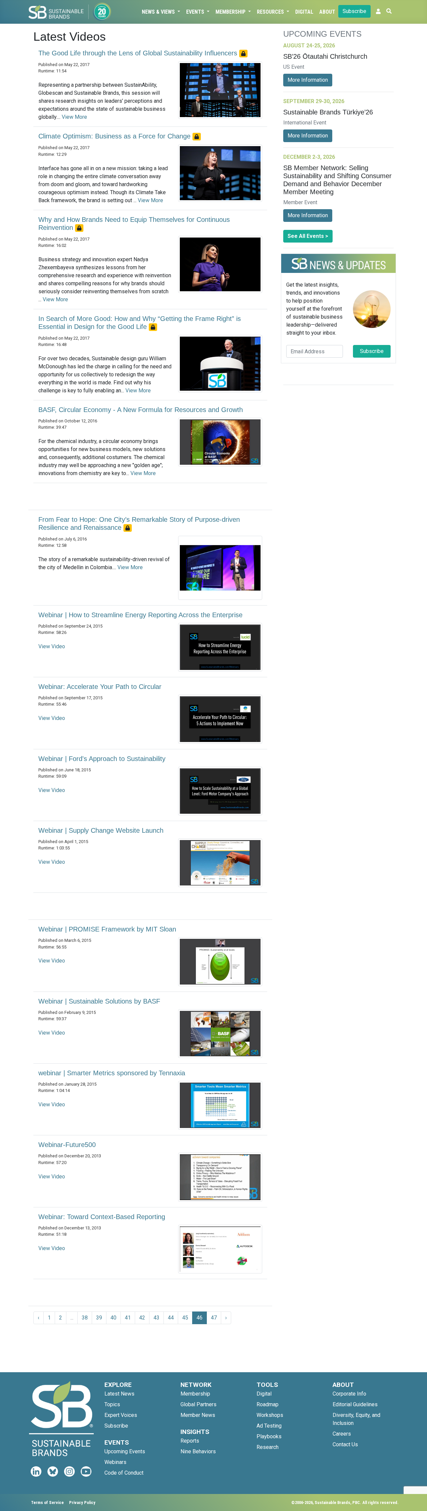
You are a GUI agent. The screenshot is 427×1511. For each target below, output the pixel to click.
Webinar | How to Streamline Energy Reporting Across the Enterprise (140, 615)
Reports (189, 1441)
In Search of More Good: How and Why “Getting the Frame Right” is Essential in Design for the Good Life (139, 322)
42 (142, 1317)
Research (268, 1447)
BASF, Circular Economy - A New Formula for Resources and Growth (140, 409)
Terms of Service (47, 1502)
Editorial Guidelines (355, 1404)
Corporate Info (349, 1394)
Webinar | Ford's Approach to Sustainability (101, 758)
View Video (51, 646)
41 (128, 1317)
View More (74, 117)
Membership (231, 12)
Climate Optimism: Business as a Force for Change (115, 136)
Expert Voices (120, 1415)
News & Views (159, 12)
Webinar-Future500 (67, 1144)
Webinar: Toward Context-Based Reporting (101, 1216)
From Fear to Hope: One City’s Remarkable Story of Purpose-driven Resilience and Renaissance (139, 523)
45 (185, 1317)
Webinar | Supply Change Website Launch (100, 830)
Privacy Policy (82, 1502)
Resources (271, 12)
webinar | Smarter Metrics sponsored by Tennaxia (111, 1073)
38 (85, 1317)
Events (195, 12)
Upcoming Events (124, 1451)
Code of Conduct (123, 1473)
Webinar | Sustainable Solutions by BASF (99, 1001)
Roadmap (268, 1404)
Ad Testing (269, 1426)
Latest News (119, 1394)
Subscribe (354, 11)
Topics (112, 1404)
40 (113, 1317)
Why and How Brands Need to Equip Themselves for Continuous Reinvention (134, 223)
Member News (197, 1415)
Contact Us (345, 1444)
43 (156, 1317)
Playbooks (269, 1436)
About (327, 12)
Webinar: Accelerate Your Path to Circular (99, 686)
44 (171, 1317)
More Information (308, 80)
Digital (304, 12)
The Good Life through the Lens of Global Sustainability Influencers (138, 53)
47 (214, 1317)
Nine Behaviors (198, 1451)
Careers (342, 1434)
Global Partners (198, 1404)
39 (99, 1317)
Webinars (115, 1462)
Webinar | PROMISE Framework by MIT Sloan (107, 929)
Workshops (270, 1415)
